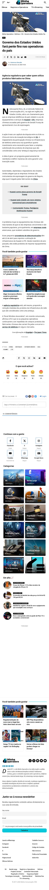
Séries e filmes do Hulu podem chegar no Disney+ (35, 746)
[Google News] (39, 456)
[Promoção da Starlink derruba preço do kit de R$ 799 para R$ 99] (7, 595)
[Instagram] (39, 443)
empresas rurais (40, 227)
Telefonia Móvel (33, 551)
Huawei (27, 120)
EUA (39, 347)
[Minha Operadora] (24, 2)
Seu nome (5, 810)
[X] (24, 443)
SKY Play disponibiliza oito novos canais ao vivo (35, 722)
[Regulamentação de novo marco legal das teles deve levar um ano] (12, 711)
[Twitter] (41, 760)
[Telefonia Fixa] (13, 547)
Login (44, 396)
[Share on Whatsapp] (14, 57)
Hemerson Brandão (16, 62)
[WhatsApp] (24, 456)
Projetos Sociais (11, 516)
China (35, 179)
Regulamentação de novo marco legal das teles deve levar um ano (12, 722)
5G (4, 37)
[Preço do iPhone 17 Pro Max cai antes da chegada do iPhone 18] (7, 585)
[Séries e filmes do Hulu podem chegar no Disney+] (36, 735)
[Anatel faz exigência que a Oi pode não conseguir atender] (36, 285)
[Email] (25, 57)
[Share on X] (11, 57)
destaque (18, 347)
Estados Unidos (30, 347)
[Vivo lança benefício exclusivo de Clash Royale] (36, 261)
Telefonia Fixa (11, 551)
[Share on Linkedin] (18, 57)
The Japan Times (40, 332)
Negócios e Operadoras (34, 266)
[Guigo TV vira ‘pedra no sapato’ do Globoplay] (12, 735)
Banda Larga (32, 481)
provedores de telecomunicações (28, 236)
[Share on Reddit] (21, 57)
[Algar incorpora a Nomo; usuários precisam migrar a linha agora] (12, 285)
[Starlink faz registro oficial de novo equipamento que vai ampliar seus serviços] (7, 606)
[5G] (13, 477)
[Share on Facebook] (7, 57)
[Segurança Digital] (13, 530)
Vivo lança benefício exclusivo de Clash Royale (34, 272)
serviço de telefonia (10, 327)
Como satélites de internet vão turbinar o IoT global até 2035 (11, 272)
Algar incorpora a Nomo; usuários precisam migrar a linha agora (12, 296)
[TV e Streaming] (13, 565)
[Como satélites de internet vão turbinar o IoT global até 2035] (12, 261)
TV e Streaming (11, 568)
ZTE (33, 120)
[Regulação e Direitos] (35, 512)
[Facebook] (10, 443)
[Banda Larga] (35, 477)
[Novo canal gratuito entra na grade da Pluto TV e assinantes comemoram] (7, 616)
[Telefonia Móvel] (35, 547)
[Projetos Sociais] (13, 512)
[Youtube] (10, 456)
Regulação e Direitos (33, 291)
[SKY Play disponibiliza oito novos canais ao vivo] (36, 711)
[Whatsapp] (30, 760)
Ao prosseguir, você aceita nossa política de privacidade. (24, 826)
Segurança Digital (12, 533)
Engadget (29, 332)
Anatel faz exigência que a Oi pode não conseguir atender (36, 296)
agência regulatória (11, 305)
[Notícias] (35, 565)
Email (4, 818)
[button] (4, 2)
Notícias (30, 568)
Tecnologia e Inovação (11, 266)
